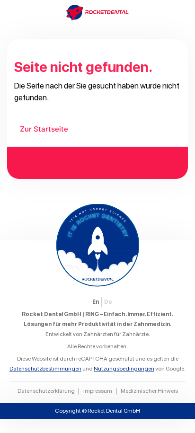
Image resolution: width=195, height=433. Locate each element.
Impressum (97, 391)
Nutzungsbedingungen (124, 368)
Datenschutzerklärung (46, 391)
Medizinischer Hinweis (149, 391)
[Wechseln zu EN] (95, 302)
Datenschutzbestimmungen (45, 368)
